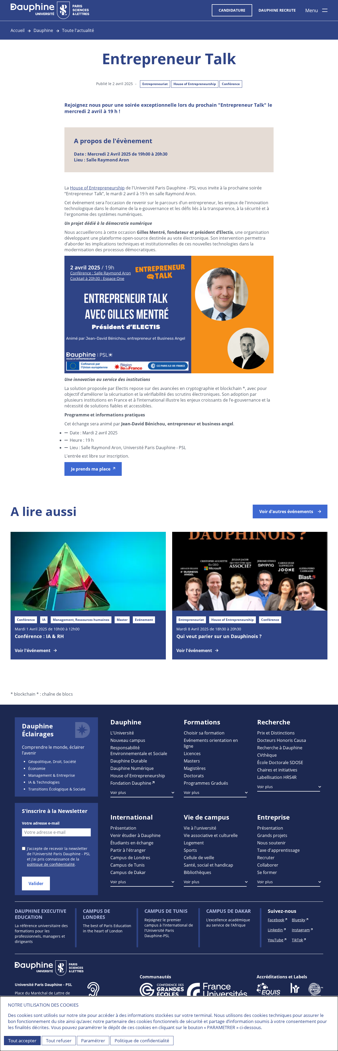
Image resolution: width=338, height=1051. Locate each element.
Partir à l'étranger (128, 850)
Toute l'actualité (78, 30)
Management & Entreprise (51, 775)
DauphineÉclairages (38, 730)
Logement (194, 842)
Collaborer (267, 865)
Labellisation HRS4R (277, 777)
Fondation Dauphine (130, 783)
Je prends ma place (90, 469)
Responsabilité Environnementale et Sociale (138, 750)
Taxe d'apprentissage (278, 850)
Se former (267, 872)
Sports (190, 850)
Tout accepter (22, 1041)
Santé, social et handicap (208, 865)
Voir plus (118, 792)
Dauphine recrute (277, 10)
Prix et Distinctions (276, 733)
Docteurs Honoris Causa (281, 740)
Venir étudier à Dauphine (135, 835)
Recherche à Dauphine (279, 747)
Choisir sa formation (204, 733)
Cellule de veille (199, 857)
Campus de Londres (130, 857)
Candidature (232, 10)
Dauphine (43, 30)
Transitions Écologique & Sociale (57, 789)
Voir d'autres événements (286, 511)
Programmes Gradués (206, 783)
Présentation (123, 828)
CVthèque (267, 755)
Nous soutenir (271, 842)
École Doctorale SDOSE (280, 762)
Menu (311, 10)
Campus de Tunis (127, 865)
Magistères (195, 768)
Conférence (231, 84)
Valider (36, 883)
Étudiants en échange (131, 842)
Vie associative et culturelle (211, 835)
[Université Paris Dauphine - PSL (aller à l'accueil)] (50, 10)
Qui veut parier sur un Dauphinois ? (219, 636)
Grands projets (272, 835)
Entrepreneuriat (155, 84)
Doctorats (194, 775)
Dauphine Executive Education (40, 914)
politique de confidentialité (51, 864)
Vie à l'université (200, 828)
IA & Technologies (44, 782)
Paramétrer (93, 1041)
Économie (36, 768)
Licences (192, 753)
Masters (192, 761)
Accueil (18, 30)
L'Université (122, 733)
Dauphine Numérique (132, 768)
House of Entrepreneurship (194, 84)
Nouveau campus (127, 740)
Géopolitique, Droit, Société (52, 761)
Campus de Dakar (128, 872)
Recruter (266, 857)
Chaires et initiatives (277, 770)
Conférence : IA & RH (39, 636)
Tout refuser (59, 1041)
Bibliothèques (197, 872)
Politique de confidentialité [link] (142, 1041)
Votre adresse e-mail (40, 823)
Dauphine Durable (128, 761)
